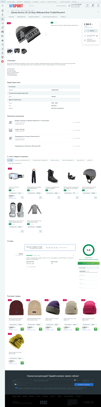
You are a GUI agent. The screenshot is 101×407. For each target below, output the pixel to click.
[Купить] (22, 197)
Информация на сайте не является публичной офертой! (73, 403)
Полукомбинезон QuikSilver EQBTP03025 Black (34, 187)
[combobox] (15, 384)
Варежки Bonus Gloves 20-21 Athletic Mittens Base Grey (16, 221)
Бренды (25, 396)
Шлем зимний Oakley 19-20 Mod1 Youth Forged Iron (89, 187)
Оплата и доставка (65, 1)
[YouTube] (41, 402)
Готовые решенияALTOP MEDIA (86, 402)
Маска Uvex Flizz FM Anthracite (14, 187)
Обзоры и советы (51, 1)
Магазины (19, 1)
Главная (3, 1)
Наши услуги (27, 1)
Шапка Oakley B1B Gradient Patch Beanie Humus (34, 319)
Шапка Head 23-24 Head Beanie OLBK (15, 353)
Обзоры (59, 396)
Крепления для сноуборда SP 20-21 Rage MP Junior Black (71, 187)
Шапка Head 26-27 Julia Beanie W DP (88, 319)
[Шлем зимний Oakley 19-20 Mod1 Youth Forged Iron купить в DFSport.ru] (89, 176)
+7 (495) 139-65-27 (19, 124)
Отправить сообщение (84, 384)
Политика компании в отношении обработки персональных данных (73, 400)
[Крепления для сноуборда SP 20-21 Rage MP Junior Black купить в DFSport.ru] (71, 176)
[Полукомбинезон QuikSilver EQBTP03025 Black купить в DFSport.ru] (34, 176)
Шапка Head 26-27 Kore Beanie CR (70, 319)
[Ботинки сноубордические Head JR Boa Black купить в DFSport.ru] (52, 176)
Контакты (74, 1)
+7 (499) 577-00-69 (19, 131)
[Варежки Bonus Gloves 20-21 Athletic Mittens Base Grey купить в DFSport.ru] (16, 210)
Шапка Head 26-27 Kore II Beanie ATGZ (52, 319)
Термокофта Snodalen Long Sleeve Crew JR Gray (34, 221)
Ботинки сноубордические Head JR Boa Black (52, 187)
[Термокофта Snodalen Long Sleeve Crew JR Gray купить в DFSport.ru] (34, 210)
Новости (43, 1)
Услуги (38, 396)
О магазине (35, 1)
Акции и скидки (11, 1)
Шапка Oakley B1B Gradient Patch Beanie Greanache (16, 319)
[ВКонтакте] (45, 402)
